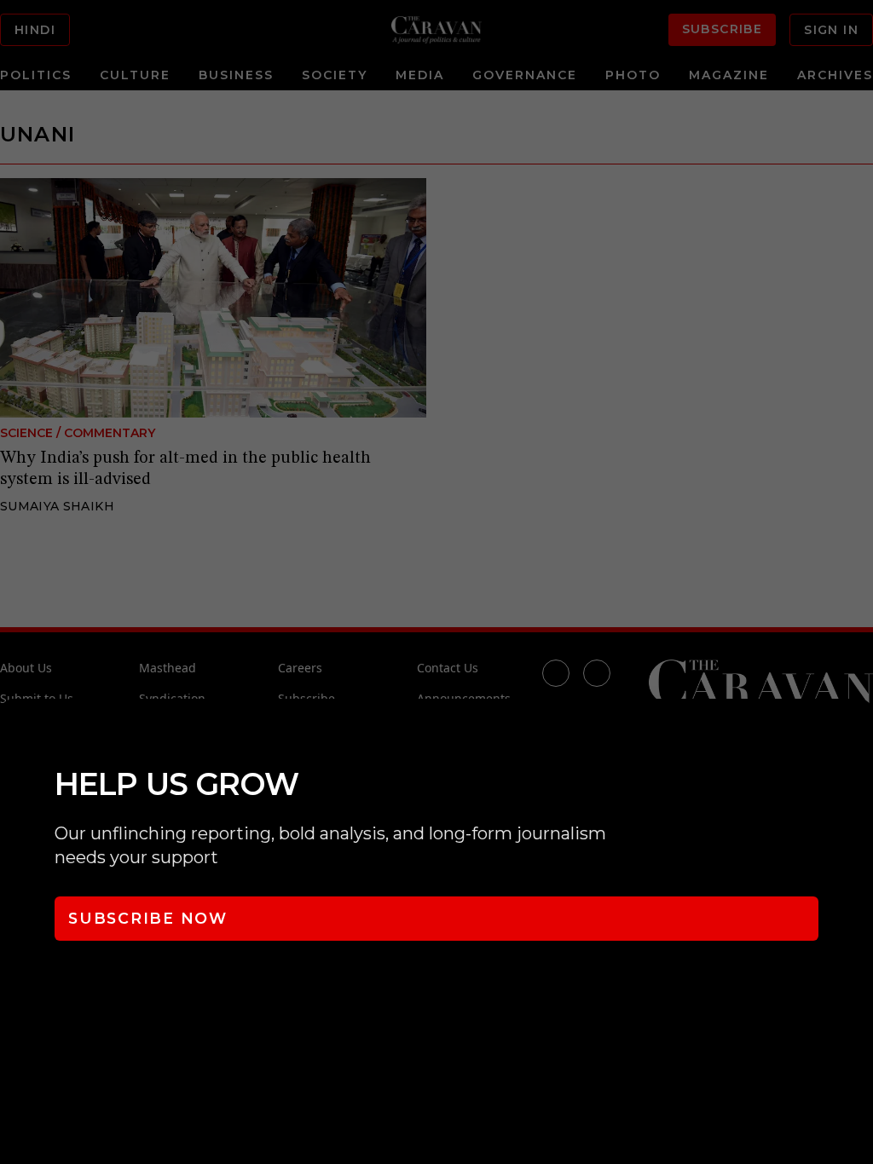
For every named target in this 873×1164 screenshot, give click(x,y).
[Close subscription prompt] (856, 734)
